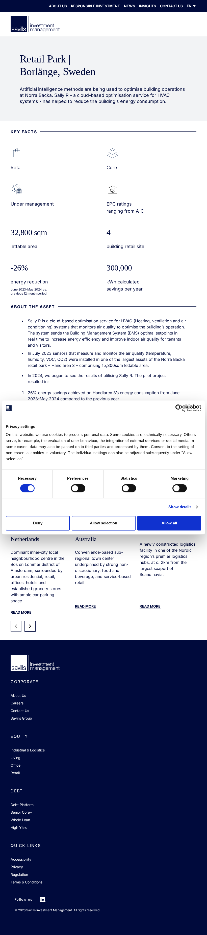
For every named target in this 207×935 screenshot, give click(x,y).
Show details (179, 507)
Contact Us (171, 6)
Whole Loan (20, 820)
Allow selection (103, 523)
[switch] (78, 488)
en (189, 6)
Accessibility (21, 859)
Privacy (17, 867)
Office (15, 765)
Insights (147, 6)
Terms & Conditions (26, 882)
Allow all (169, 523)
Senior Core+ (21, 812)
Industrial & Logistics (28, 750)
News (129, 6)
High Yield (19, 827)
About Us (58, 6)
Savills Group (21, 718)
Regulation (19, 874)
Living (15, 757)
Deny (37, 523)
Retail (15, 773)
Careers (17, 703)
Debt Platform (22, 805)
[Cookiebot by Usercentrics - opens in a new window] (179, 408)
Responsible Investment (95, 6)
